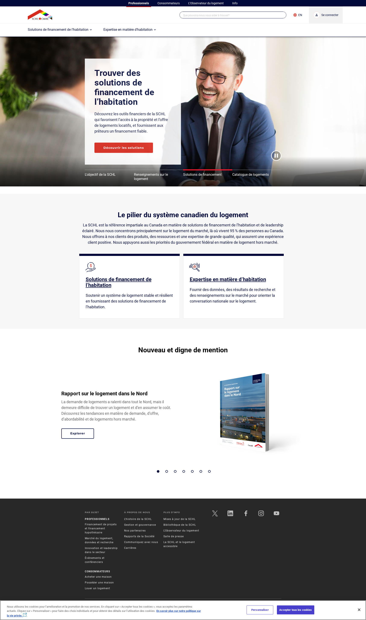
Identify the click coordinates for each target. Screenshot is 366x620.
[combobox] (233, 15)
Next (316, 414)
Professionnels (97, 519)
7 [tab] (209, 471)
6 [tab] (201, 471)
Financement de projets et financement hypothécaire (101, 528)
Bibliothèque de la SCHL (179, 524)
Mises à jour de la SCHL (179, 519)
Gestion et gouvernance (140, 524)
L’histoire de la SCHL (138, 519)
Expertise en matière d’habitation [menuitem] (128, 30)
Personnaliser (260, 609)
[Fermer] (359, 609)
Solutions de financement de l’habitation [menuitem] (58, 30)
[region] (183, 610)
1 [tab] (158, 471)
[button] (281, 15)
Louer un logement (97, 588)
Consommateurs (97, 571)
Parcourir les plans (120, 142)
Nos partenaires (135, 530)
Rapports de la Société (139, 536)
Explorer (82, 434)
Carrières (130, 547)
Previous (50, 414)
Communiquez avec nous (141, 542)
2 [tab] (166, 471)
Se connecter (329, 15)
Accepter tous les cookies (295, 609)
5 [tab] (192, 471)
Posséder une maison (99, 582)
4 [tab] (183, 471)
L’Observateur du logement (181, 530)
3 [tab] (175, 471)
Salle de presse (173, 536)
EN (300, 15)
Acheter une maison (98, 576)
